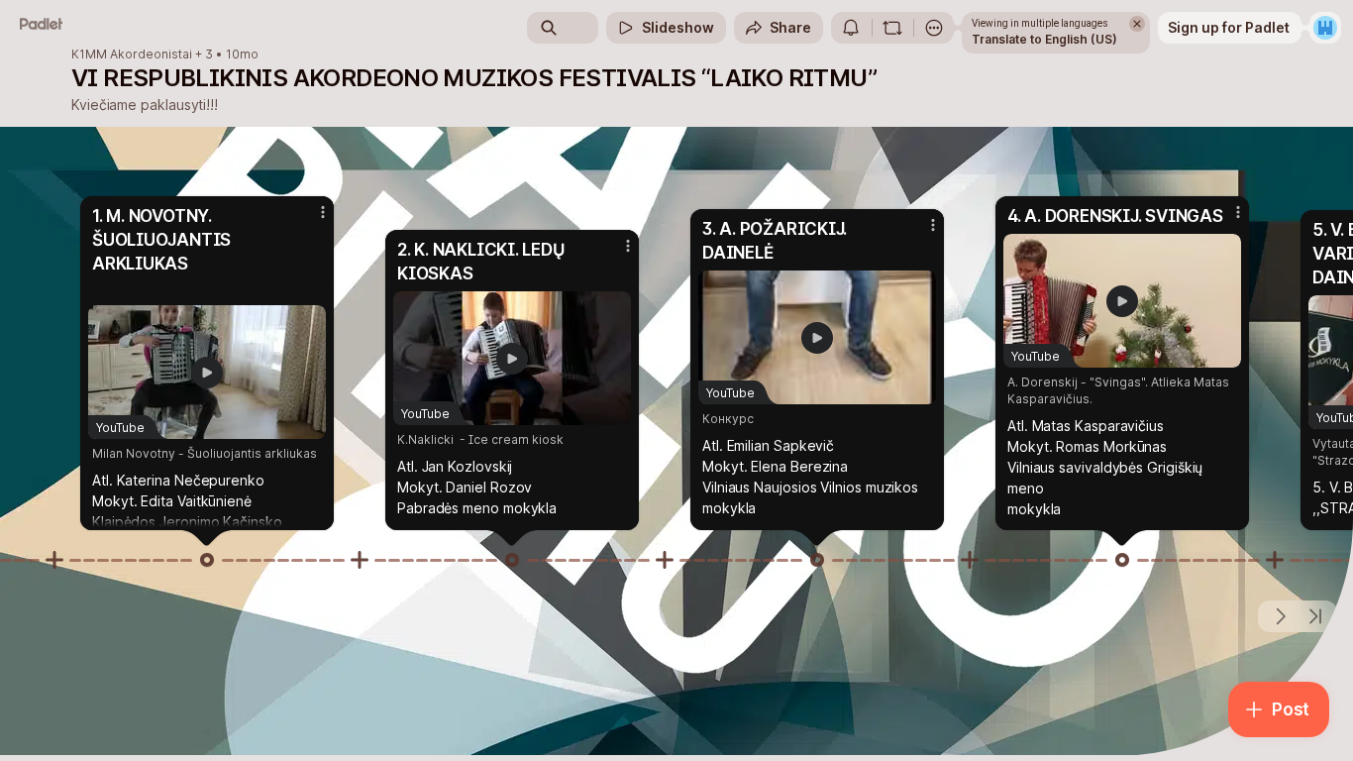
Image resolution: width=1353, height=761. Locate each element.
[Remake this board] (892, 28)
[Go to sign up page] (1325, 28)
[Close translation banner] (1137, 24)
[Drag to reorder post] (207, 560)
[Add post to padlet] (54, 560)
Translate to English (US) (1044, 39)
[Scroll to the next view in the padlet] (1280, 616)
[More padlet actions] (934, 28)
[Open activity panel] (851, 28)
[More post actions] (323, 212)
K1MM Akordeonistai (131, 54)
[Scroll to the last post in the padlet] (1315, 616)
